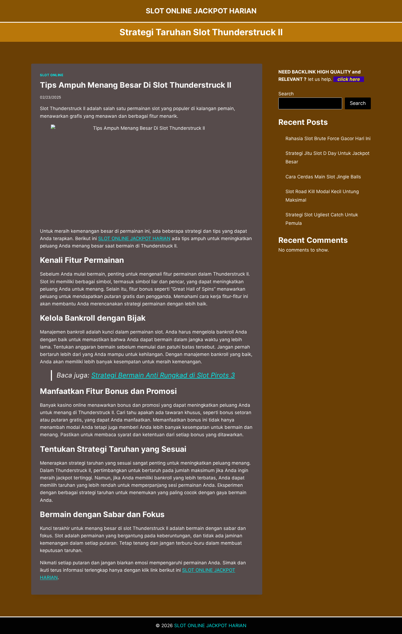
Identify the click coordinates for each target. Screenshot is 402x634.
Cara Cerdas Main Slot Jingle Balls (323, 176)
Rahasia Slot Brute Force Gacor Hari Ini (328, 138)
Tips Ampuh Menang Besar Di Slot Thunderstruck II (135, 85)
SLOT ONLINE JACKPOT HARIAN (210, 625)
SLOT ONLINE (51, 75)
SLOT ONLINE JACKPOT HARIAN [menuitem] (134, 238)
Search (286, 93)
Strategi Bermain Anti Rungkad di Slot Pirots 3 (163, 375)
